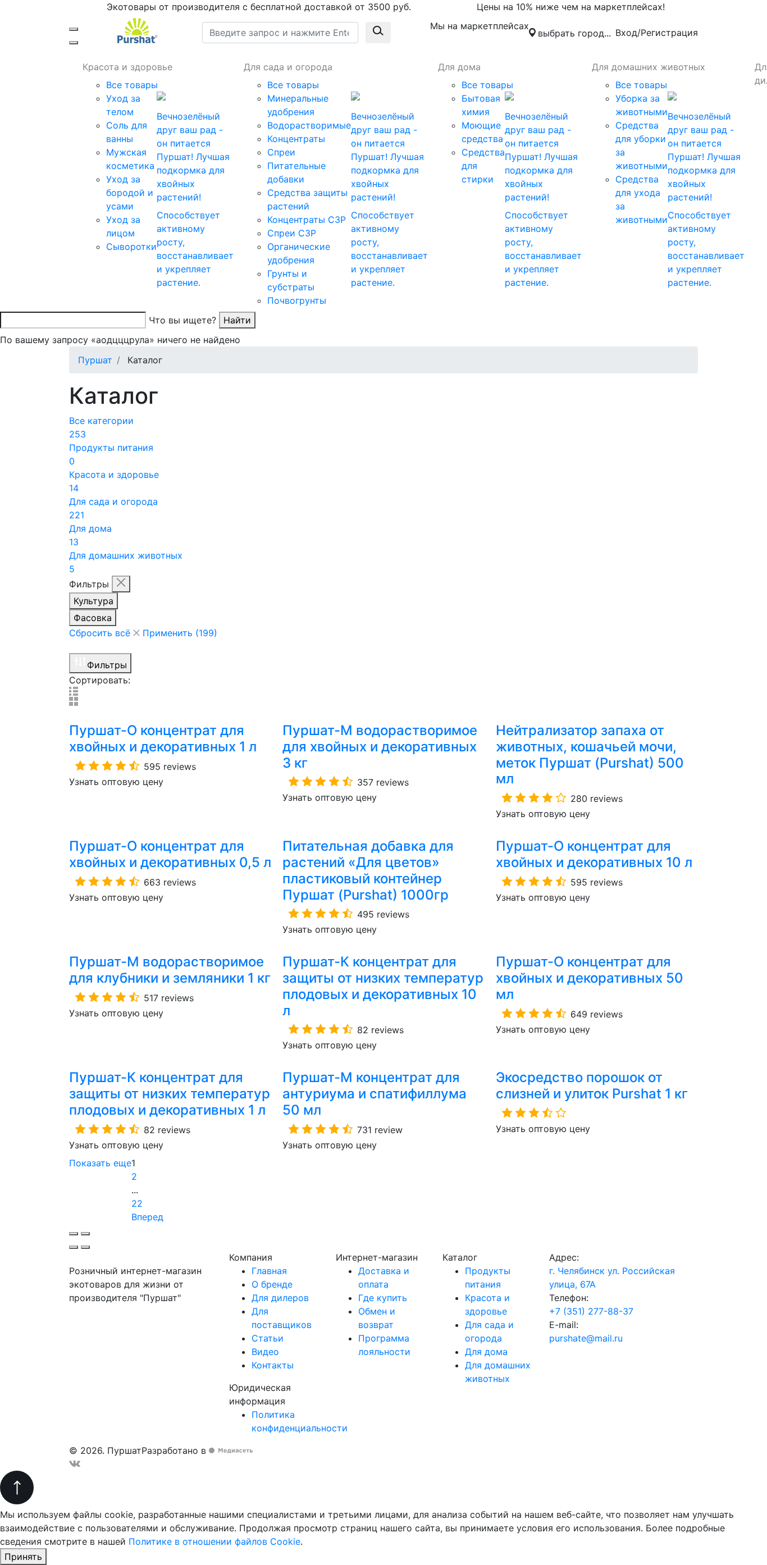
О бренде (272, 1284)
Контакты (273, 1365)
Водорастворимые (309, 125)
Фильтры (107, 664)
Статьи (268, 1338)
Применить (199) (180, 632)
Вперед (148, 1216)
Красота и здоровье (127, 66)
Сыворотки (131, 246)
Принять (23, 1556)
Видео (265, 1351)
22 (137, 1203)
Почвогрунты (296, 300)
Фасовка (93, 617)
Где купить (382, 1297)
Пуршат (95, 360)
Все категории (101, 427)
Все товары (132, 84)
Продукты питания (111, 454)
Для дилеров (280, 1297)
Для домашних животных (648, 66)
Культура (93, 600)
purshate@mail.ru (586, 1338)
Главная (269, 1270)
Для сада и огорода (288, 66)
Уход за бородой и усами (129, 193)
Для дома (459, 66)
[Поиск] (73, 42)
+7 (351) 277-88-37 (591, 1311)
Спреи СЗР (291, 233)
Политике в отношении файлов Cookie (214, 1541)
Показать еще (100, 1163)
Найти (237, 320)
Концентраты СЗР (306, 219)
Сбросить (99, 632)
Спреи (281, 152)
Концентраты (296, 138)
